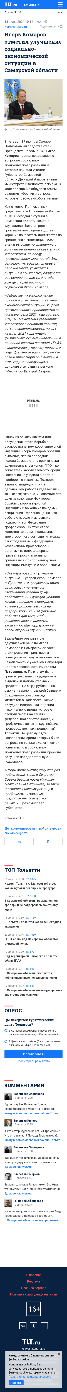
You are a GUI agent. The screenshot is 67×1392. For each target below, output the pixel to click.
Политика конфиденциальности (33, 1294)
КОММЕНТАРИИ (24, 1085)
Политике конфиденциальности (30, 1376)
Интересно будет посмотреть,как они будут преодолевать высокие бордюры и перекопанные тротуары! (33, 1214)
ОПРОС (13, 1011)
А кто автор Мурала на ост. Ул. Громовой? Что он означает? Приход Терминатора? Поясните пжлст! (32, 1133)
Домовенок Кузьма (18, 1166)
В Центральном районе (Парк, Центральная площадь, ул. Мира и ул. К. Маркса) (35, 1043)
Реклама (33, 1281)
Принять (16, 1382)
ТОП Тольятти (22, 870)
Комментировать (16, 26)
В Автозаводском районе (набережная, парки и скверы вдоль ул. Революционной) (34, 1032)
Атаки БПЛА (12, 12)
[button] (19, 841)
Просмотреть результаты (34, 1061)
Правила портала (33, 1288)
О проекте (33, 1275)
